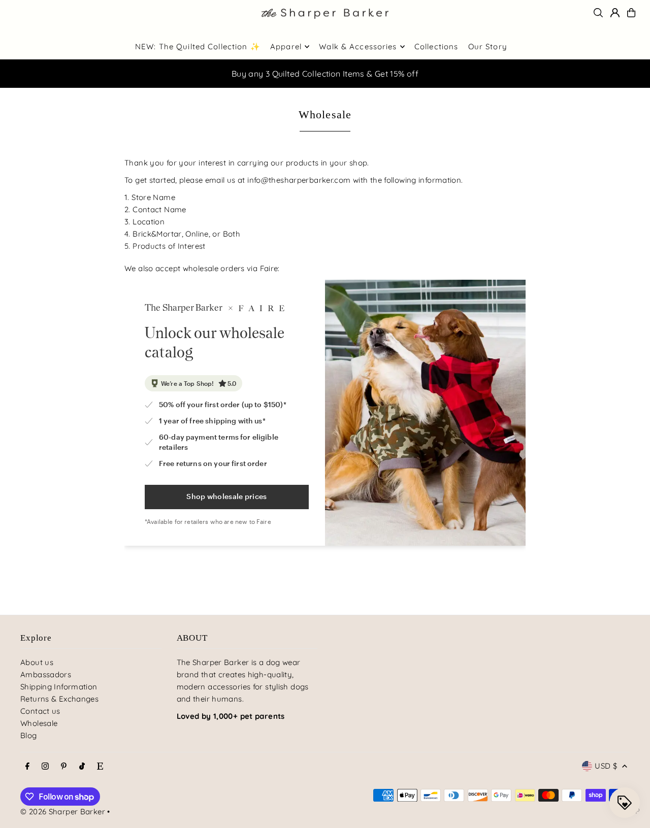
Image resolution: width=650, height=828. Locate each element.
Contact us (40, 711)
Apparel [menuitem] (286, 46)
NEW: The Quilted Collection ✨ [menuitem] (198, 46)
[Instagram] (45, 767)
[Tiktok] (82, 767)
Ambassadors (45, 674)
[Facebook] (27, 767)
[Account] (615, 12)
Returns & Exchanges (59, 699)
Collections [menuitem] (436, 46)
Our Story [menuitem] (487, 46)
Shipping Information (59, 686)
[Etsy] (100, 767)
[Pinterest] (64, 767)
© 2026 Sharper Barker (62, 811)
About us (36, 662)
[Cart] (631, 12)
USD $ (606, 766)
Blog (28, 735)
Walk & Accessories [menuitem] (358, 46)
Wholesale (38, 723)
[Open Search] (598, 12)
